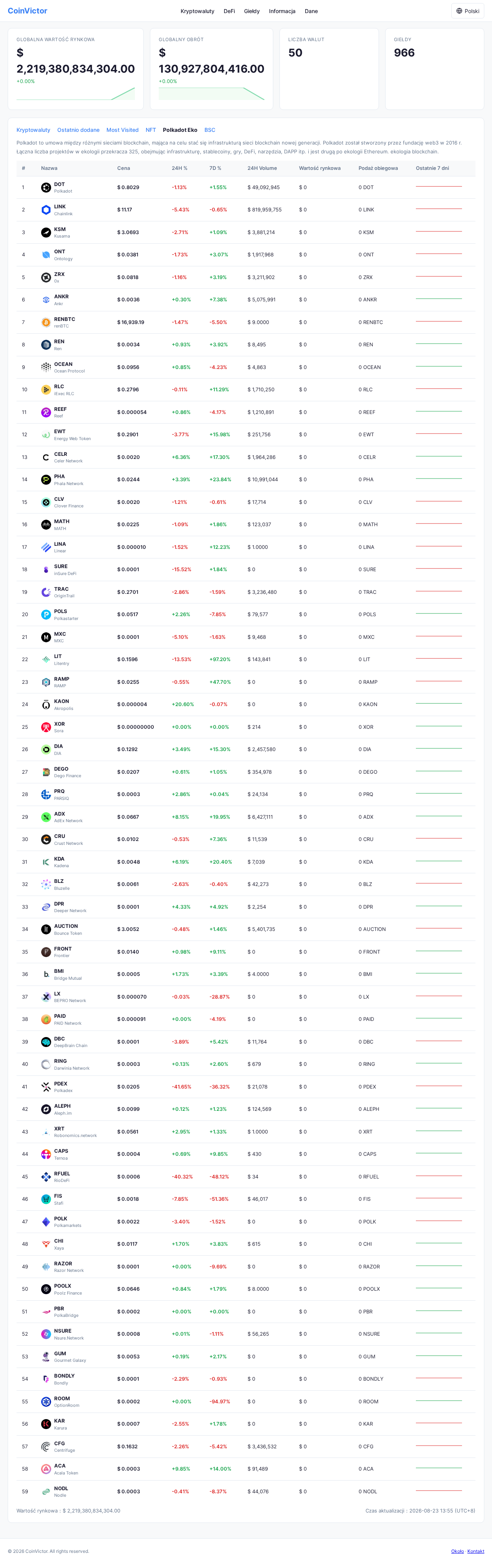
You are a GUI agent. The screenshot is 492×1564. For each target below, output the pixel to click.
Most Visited (122, 129)
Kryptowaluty (197, 11)
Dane (311, 11)
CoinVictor (27, 10)
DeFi (229, 11)
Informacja (282, 11)
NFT (151, 129)
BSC (209, 129)
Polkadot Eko (180, 129)
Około (457, 1551)
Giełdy (252, 11)
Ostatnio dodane (78, 129)
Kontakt (475, 1551)
